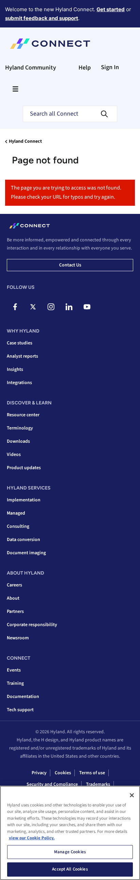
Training (15, 683)
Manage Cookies (70, 852)
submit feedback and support (41, 18)
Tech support (20, 709)
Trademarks (98, 784)
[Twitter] (33, 307)
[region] (70, 833)
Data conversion (23, 539)
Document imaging (26, 552)
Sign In (110, 67)
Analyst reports (22, 356)
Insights (15, 369)
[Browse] (15, 89)
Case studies (19, 343)
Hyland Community (30, 67)
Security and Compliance (52, 784)
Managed (16, 513)
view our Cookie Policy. (32, 838)
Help (84, 67)
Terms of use (92, 772)
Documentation (23, 696)
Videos (14, 454)
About (13, 598)
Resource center (23, 415)
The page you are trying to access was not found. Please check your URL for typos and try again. (66, 192)
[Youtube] (87, 307)
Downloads (18, 441)
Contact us (70, 265)
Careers (14, 585)
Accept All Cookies (70, 869)
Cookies (63, 772)
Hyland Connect (25, 141)
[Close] (131, 795)
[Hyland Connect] (50, 43)
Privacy (39, 772)
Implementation (23, 500)
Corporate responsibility (32, 624)
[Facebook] (15, 307)
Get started (111, 9)
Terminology (20, 428)
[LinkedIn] (69, 307)
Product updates (24, 467)
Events (14, 670)
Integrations (19, 382)
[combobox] (70, 114)
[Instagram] (51, 307)
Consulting (18, 526)
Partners (15, 611)
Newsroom (18, 638)
